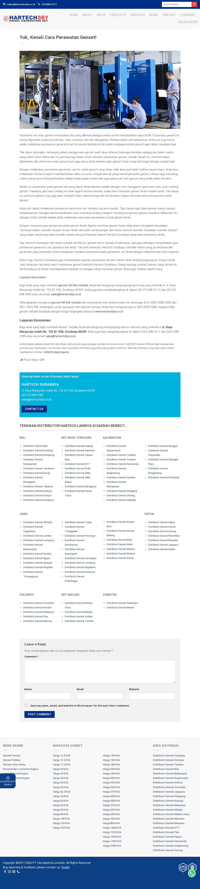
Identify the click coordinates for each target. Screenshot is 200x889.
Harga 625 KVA (111, 809)
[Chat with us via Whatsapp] (192, 873)
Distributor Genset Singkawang (170, 845)
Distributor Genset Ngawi (36, 558)
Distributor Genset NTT (77, 464)
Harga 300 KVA (111, 778)
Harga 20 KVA (60, 769)
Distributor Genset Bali (35, 446)
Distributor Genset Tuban (78, 522)
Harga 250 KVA (111, 773)
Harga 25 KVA (60, 773)
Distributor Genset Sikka (78, 473)
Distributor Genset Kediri (120, 544)
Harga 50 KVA (60, 800)
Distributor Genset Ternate (79, 621)
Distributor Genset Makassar (38, 612)
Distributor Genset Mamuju (37, 621)
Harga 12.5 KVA (61, 755)
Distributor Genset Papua (161, 522)
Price (101, 15)
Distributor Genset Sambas (121, 477)
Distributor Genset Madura (121, 553)
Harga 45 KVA (60, 796)
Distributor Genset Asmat (162, 526)
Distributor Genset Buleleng (38, 450)
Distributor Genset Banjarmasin (170, 778)
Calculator (187, 22)
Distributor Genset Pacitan (37, 553)
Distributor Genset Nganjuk (37, 562)
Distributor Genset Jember (37, 535)
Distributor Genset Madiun (121, 549)
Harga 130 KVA (61, 823)
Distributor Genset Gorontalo (38, 603)
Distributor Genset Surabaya (169, 755)
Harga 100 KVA (61, 818)
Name (28, 689)
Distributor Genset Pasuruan (80, 572)
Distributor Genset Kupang (79, 446)
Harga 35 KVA (60, 782)
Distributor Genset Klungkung (39, 455)
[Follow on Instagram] (9, 871)
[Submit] (194, 4)
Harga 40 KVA (60, 787)
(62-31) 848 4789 (32, 395)
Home (74, 15)
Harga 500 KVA (111, 800)
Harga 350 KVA (111, 787)
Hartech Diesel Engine (15, 773)
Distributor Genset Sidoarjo (37, 522)
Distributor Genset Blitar (119, 540)
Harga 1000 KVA (112, 827)
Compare (187, 15)
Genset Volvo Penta (14, 764)
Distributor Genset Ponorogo (80, 535)
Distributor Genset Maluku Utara (171, 814)
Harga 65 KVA (60, 809)
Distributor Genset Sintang (121, 495)
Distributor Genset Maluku (79, 612)
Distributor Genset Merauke (163, 540)
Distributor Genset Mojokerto (80, 567)
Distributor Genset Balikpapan (170, 773)
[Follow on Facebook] (5, 871)
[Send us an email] (13, 871)
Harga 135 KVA (61, 827)
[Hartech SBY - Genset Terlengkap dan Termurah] (25, 18)
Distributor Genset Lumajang (38, 540)
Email (80, 689)
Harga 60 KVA (60, 805)
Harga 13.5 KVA (61, 760)
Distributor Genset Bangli (36, 473)
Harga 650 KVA (111, 814)
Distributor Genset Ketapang (122, 491)
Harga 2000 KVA (112, 845)
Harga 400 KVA (111, 796)
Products (118, 15)
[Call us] (18, 871)
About (88, 15)
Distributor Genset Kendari (37, 607)
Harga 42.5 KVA (61, 791)
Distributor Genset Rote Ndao (164, 535)
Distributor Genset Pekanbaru (122, 603)
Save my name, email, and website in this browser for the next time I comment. (80, 705)
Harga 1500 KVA (112, 836)
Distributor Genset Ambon (79, 616)
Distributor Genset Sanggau (163, 446)
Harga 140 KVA (111, 755)
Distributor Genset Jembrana (38, 468)
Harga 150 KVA (111, 760)
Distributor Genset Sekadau (121, 500)
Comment (31, 656)
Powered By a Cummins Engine (20, 769)
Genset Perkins (11, 760)
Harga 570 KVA (111, 805)
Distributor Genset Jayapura (163, 544)
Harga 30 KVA (60, 778)
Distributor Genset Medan (120, 607)
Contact (169, 15)
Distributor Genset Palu (35, 616)
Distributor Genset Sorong (162, 531)
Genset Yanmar (11, 755)
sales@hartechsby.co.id (66, 294)
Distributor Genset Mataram (80, 450)
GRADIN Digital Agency (56, 352)
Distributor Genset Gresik (120, 558)
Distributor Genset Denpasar (38, 500)
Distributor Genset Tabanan (38, 486)
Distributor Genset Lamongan (80, 558)
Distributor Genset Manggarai (80, 486)
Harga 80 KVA (60, 814)
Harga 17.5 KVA (61, 764)
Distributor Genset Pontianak (163, 477)
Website (134, 689)
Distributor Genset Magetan (38, 567)
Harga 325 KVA (111, 782)
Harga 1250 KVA (112, 832)
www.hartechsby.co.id (109, 311)
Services (137, 15)
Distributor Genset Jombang (80, 562)
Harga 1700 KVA (112, 841)
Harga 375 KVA (111, 791)
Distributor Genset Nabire (161, 549)
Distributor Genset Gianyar (37, 495)
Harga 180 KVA (111, 764)
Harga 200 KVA (111, 769)
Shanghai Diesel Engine (16, 778)
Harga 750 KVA (111, 818)
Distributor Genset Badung (37, 491)
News (153, 15)
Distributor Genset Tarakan (121, 455)
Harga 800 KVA (111, 823)
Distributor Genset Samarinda (122, 464)
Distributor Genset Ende (77, 468)
